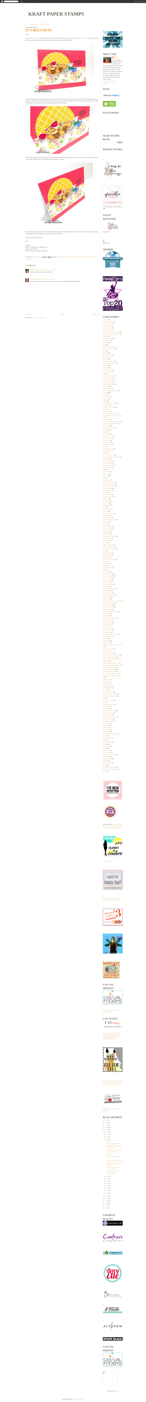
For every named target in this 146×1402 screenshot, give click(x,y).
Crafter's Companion (108, 407)
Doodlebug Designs (108, 448)
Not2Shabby (106, 586)
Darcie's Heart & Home (109, 428)
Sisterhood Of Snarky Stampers (111, 655)
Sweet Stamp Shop (108, 700)
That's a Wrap (117, 900)
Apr (107, 1186)
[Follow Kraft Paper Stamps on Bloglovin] (111, 96)
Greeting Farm (107, 501)
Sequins (105, 638)
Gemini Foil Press (107, 490)
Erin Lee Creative (107, 463)
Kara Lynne (33, 279)
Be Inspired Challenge (109, 349)
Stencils (105, 690)
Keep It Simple (107, 530)
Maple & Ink (106, 557)
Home (62, 314)
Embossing (106, 459)
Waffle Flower (106, 752)
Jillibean (105, 524)
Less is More (106, 540)
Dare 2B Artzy (106, 430)
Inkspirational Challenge (109, 519)
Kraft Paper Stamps (56, 14)
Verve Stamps (106, 746)
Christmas (105, 386)
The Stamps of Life (108, 721)
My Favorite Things (108, 576)
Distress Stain (106, 442)
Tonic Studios (106, 729)
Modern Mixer (116, 898)
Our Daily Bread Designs (109, 588)
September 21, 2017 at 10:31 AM (46, 279)
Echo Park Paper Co (78, 257)
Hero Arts (105, 511)
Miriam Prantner (34, 270)
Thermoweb (106, 725)
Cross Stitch (106, 419)
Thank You (106, 706)
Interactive (105, 521)
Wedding (105, 761)
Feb (107, 1190)
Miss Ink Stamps (107, 567)
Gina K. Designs (107, 494)
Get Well (105, 492)
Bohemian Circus (107, 898)
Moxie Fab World (107, 574)
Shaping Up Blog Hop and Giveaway (113, 645)
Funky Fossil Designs (108, 484)
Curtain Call (106, 425)
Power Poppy (106, 615)
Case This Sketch (107, 369)
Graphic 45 (106, 499)
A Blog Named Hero (108, 321)
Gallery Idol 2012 (107, 488)
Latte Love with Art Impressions (114, 1161)
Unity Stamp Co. (107, 742)
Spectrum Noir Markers (109, 669)
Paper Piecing (106, 590)
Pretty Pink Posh (107, 620)
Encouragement (107, 461)
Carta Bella (106, 365)
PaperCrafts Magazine (109, 595)
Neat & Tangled (107, 580)
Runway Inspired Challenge (110, 634)
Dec (107, 1132)
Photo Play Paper (107, 605)
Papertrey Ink (106, 597)
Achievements (33, 24)
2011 (106, 1208)
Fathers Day (106, 473)
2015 (106, 1198)
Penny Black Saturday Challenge (112, 601)
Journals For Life (107, 526)
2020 (106, 1122)
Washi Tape (106, 756)
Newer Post (28, 314)
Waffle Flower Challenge (109, 754)
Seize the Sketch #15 (108, 1109)
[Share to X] (47, 257)
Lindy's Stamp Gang (108, 544)
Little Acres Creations (108, 547)
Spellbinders (106, 679)
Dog (70, 257)
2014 (106, 1201)
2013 (106, 1203)
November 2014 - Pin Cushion (114, 1084)
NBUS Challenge (107, 578)
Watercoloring (106, 759)
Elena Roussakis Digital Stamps (111, 457)
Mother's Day (106, 572)
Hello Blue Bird (107, 509)
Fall (104, 469)
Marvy (104, 561)
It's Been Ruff (109, 1154)
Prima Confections (108, 622)
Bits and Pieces (107, 355)
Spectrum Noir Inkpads (109, 667)
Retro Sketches (107, 628)
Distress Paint (106, 440)
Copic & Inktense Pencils (109, 403)
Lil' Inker (105, 542)
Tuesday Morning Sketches (110, 733)
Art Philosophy (107, 340)
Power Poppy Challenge (109, 617)
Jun (107, 1181)
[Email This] (43, 257)
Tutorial (105, 736)
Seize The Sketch (107, 636)
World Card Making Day (109, 767)
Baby (104, 344)
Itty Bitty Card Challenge (114, 828)
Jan (107, 1193)
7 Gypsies (105, 319)
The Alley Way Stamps (109, 711)
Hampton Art (106, 505)
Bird (104, 351)
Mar (107, 1188)
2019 (106, 1125)
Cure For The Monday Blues (110, 423)
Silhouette (105, 651)
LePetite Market (107, 538)
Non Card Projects (108, 584)
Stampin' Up (106, 685)
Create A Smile (107, 411)
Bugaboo (105, 357)
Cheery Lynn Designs (109, 384)
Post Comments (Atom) (39, 317)
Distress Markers (107, 436)
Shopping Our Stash (108, 649)
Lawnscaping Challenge (109, 536)
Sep (107, 1139)
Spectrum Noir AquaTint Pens (111, 663)
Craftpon (105, 409)
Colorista (105, 394)
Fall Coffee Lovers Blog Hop (113, 1143)
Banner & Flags (107, 1012)
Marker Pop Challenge (109, 559)
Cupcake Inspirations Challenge (111, 421)
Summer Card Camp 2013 (110, 696)
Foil (104, 478)
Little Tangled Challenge (109, 549)
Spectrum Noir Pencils (109, 671)
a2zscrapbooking (107, 328)
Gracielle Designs (107, 496)
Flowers (105, 476)
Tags (104, 702)
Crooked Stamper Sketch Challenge (112, 415)
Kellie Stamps (106, 532)
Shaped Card (106, 643)
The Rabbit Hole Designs (109, 717)
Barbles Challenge (108, 346)
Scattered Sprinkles (108, 900)
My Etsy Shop (45, 24)
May (107, 1183)
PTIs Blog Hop (107, 624)
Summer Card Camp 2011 (110, 694)
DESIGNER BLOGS (78, 1399)
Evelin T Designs (107, 467)
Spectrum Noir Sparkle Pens (110, 673)
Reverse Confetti (107, 630)
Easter (104, 453)
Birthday (105, 353)
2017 (106, 1130)
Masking (105, 565)
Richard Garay (107, 632)
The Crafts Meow (107, 715)
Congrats (105, 399)
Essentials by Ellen (108, 465)
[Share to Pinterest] (51, 257)
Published (105, 626)
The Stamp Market (108, 719)
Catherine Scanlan (108, 380)
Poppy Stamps (107, 613)
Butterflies (105, 359)
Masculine (105, 563)
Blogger (116, 1391)
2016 (106, 1196)
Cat (104, 374)
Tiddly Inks (106, 727)
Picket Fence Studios (108, 607)
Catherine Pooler (107, 378)
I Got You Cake (110, 1141)
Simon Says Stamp (108, 653)
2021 (106, 1120)
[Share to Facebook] (49, 257)
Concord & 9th (107, 397)
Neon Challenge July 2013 (110, 1033)
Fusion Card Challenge (109, 486)
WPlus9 (105, 771)
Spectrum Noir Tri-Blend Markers (111, 675)
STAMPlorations (107, 688)
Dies (104, 432)
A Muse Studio (107, 326)
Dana (116, 57)
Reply (31, 274)
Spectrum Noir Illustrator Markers (111, 665)
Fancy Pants (106, 471)
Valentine (105, 744)
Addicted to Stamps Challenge (111, 332)
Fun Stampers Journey (109, 482)
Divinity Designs (107, 444)
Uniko (104, 740)
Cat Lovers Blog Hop (108, 376)
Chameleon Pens (107, 382)
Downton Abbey (107, 450)
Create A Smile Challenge (110, 413)
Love (104, 551)
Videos (105, 748)
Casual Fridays (107, 371)
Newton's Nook (107, 582)
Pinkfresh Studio (107, 609)
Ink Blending (106, 515)
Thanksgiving (106, 708)
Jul (107, 1178)
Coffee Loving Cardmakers (110, 390)
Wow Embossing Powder (109, 769)
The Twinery (106, 723)
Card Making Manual (108, 361)
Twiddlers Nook (107, 738)
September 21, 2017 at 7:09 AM (48, 270)
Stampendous (106, 683)
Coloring (105, 392)
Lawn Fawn (106, 534)
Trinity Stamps (106, 731)
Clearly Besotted (107, 388)
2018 (106, 1127)
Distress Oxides (107, 438)
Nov (107, 1134)
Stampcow (105, 681)
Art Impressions (35, 38)
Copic (104, 401)
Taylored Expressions (108, 704)
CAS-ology (106, 367)
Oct (107, 1136)
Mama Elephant (107, 555)
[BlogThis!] (45, 257)
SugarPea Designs (108, 692)
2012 (106, 1205)
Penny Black (106, 599)
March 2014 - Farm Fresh (109, 1081)
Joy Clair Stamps (107, 528)
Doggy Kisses (83, 38)
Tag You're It (106, 1010)
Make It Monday (107, 553)
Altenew (105, 336)
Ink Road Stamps (107, 517)
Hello (104, 507)
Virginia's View (107, 750)
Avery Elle (105, 342)
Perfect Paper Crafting (109, 603)
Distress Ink (106, 434)
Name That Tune (114, 1010)
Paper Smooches (107, 592)
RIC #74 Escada (107, 861)
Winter (104, 765)
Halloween (106, 503)
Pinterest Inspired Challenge (110, 611)
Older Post (96, 314)
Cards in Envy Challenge (109, 363)
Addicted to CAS (107, 330)
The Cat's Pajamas (108, 713)
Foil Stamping (106, 480)
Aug (107, 1176)
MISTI (104, 569)
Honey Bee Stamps (108, 513)
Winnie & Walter (107, 763)
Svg (104, 698)
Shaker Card (106, 640)
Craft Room (106, 405)
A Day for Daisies (107, 323)
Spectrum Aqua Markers (109, 657)
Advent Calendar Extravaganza (111, 334)
